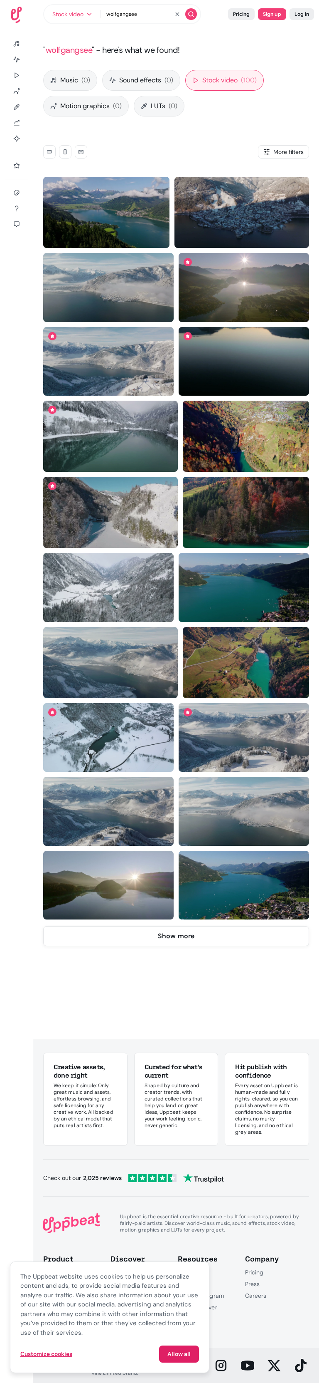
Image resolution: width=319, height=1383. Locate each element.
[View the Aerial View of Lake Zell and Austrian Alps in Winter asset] (108, 361)
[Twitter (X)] (274, 1365)
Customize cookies (46, 1354)
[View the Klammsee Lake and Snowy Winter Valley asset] (110, 512)
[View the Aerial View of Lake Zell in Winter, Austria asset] (243, 737)
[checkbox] (49, 152)
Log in (301, 14)
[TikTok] (300, 1365)
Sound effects (146, 80)
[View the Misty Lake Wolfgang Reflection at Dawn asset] (244, 361)
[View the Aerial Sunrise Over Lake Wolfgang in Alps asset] (108, 885)
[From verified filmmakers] (131, 235)
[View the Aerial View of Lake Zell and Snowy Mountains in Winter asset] (243, 811)
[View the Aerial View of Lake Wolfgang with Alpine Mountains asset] (243, 587)
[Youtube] (247, 1365)
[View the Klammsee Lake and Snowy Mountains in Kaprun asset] (108, 737)
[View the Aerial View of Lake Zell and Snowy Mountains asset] (108, 287)
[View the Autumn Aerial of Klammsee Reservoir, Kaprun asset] (246, 436)
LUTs (164, 106)
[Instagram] (221, 1365)
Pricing (241, 14)
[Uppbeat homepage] (16, 15)
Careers (255, 1295)
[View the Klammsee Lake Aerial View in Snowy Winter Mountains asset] (110, 436)
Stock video (229, 80)
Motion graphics (91, 106)
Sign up (272, 14)
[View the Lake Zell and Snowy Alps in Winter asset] (108, 811)
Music (75, 80)
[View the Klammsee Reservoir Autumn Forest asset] (246, 512)
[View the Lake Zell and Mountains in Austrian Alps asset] (106, 212)
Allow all (179, 1354)
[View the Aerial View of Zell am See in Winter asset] (241, 212)
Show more (176, 936)
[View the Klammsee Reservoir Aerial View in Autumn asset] (246, 663)
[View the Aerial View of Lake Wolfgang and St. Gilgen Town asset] (243, 885)
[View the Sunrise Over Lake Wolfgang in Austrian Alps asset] (244, 287)
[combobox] (72, 14)
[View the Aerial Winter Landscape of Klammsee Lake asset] (108, 587)
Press (252, 1284)
